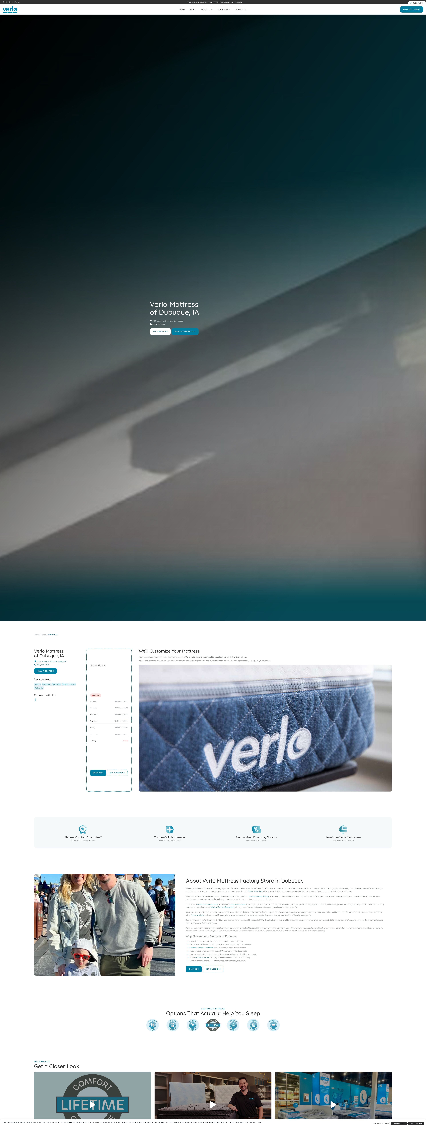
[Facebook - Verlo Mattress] (3, 2)
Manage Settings (382, 1124)
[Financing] (256, 832)
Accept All (398, 1124)
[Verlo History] (343, 832)
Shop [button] (191, 9)
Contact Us (240, 9)
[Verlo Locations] (417, 2)
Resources (222, 9)
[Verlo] (10, 9)
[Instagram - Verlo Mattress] (6, 2)
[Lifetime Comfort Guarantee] (82, 832)
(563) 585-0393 (158, 324)
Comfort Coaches (255, 891)
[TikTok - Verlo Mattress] (9, 2)
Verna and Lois (197, 915)
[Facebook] (35, 699)
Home (182, 9)
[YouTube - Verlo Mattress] (15, 2)
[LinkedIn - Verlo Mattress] (18, 2)
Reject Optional (416, 1124)
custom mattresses (237, 904)
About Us (205, 9)
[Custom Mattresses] (169, 832)
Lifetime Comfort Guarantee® (223, 907)
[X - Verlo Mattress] (12, 2)
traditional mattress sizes (207, 904)
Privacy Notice (96, 1122)
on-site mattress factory (259, 896)
